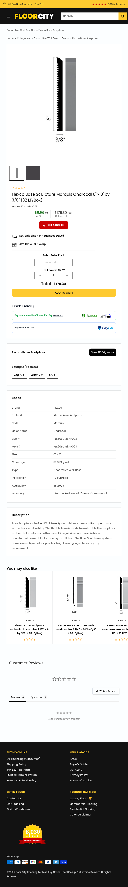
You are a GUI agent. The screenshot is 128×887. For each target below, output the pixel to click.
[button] (64, 408)
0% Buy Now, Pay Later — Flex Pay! (26, 4)
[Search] (122, 16)
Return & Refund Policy (21, 780)
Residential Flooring (82, 809)
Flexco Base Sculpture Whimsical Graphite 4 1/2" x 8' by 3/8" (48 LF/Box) (29, 629)
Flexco (34, 30)
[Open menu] (8, 16)
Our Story (76, 770)
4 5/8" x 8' (37, 375)
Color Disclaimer (81, 814)
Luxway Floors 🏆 (81, 798)
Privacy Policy (79, 775)
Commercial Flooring (83, 804)
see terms (58, 315)
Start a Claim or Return (22, 775)
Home (10, 38)
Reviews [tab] (15, 697)
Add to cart (64, 293)
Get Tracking (15, 804)
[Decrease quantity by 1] (40, 275)
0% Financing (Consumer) (23, 759)
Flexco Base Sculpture (51, 30)
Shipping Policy (16, 764)
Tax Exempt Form (18, 770)
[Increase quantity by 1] (66, 275)
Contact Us (14, 798)
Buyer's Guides (79, 764)
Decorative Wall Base (19, 30)
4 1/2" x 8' (19, 375)
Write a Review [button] (107, 690)
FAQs (73, 759)
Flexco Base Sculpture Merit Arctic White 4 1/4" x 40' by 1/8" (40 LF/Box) (76, 629)
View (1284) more (102, 352)
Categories (23, 38)
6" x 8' (52, 375)
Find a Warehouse (18, 809)
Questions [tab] (36, 697)
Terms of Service (81, 780)
